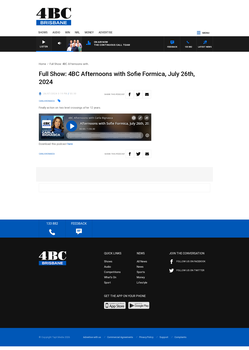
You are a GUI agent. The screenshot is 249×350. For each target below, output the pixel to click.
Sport (107, 282)
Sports (141, 272)
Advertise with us (92, 337)
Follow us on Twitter (190, 270)
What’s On (110, 277)
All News (142, 261)
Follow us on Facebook (190, 261)
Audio (56, 32)
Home (42, 64)
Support (163, 337)
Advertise (105, 32)
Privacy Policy (146, 337)
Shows (43, 32)
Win (67, 32)
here (70, 144)
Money (89, 32)
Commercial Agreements (120, 337)
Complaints (180, 337)
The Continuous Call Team (112, 45)
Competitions (112, 272)
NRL (77, 32)
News (140, 266)
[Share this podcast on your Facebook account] (129, 94)
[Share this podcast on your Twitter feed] (138, 94)
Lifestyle (142, 282)
